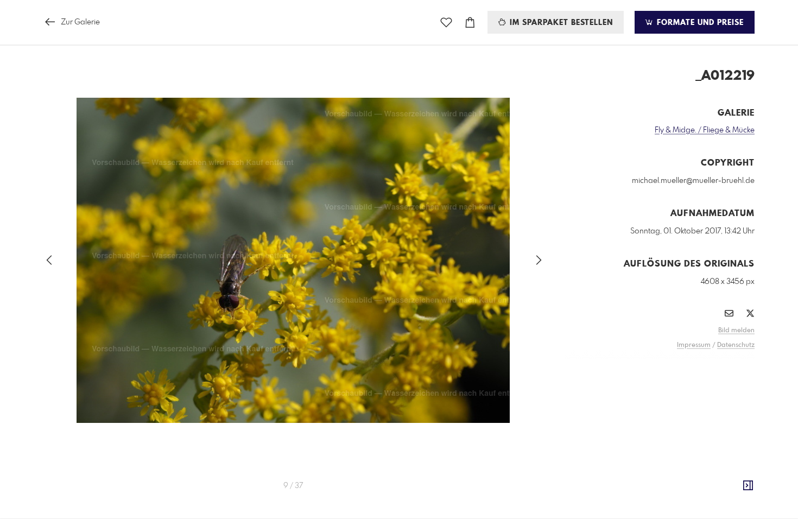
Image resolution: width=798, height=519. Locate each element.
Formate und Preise (699, 23)
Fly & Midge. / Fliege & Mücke (705, 130)
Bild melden (736, 330)
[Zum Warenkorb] (470, 22)
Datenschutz (736, 345)
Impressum (694, 345)
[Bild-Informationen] (748, 486)
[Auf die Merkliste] (446, 22)
